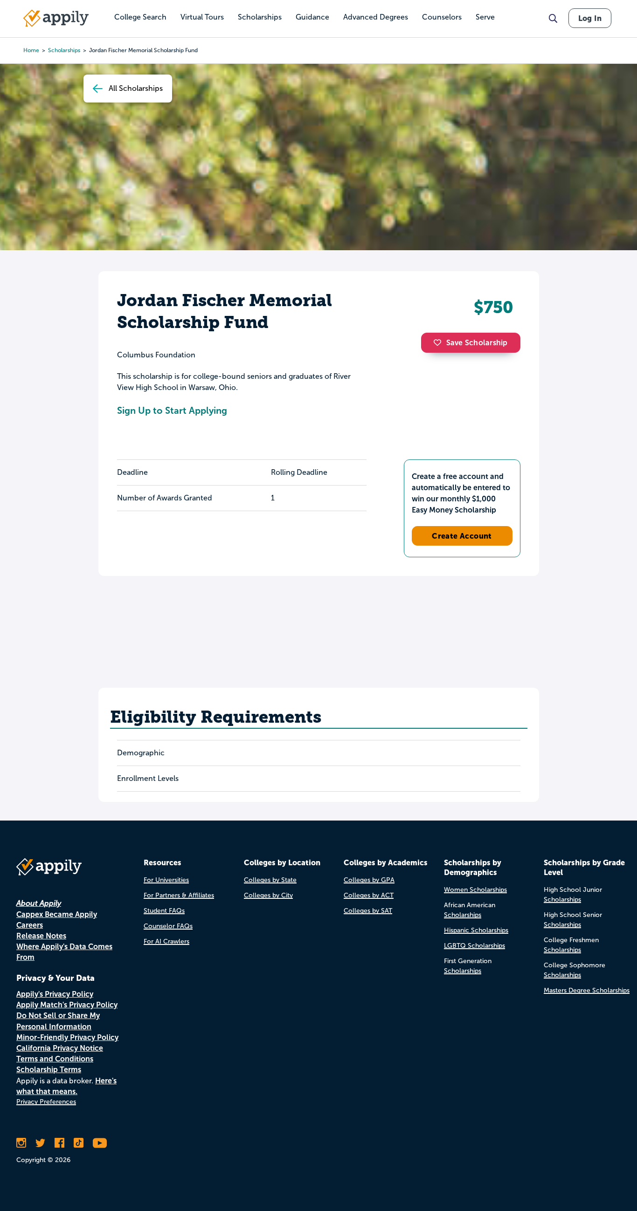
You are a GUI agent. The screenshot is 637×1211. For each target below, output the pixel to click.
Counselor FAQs (168, 926)
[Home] (56, 18)
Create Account (462, 536)
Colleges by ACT (369, 895)
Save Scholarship (477, 343)
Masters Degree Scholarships (587, 990)
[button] (440, 342)
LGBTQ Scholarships (474, 945)
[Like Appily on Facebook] (59, 1143)
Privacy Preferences (46, 1101)
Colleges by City (268, 895)
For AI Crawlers (166, 941)
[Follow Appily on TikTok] (78, 1143)
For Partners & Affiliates (179, 895)
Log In (590, 18)
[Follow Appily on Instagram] (21, 1143)
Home (31, 50)
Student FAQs (164, 910)
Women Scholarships (475, 889)
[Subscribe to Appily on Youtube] (100, 1143)
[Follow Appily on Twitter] (40, 1143)
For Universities (166, 879)
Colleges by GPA (369, 879)
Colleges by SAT (368, 910)
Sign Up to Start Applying (172, 410)
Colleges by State (270, 879)
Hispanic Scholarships (476, 930)
